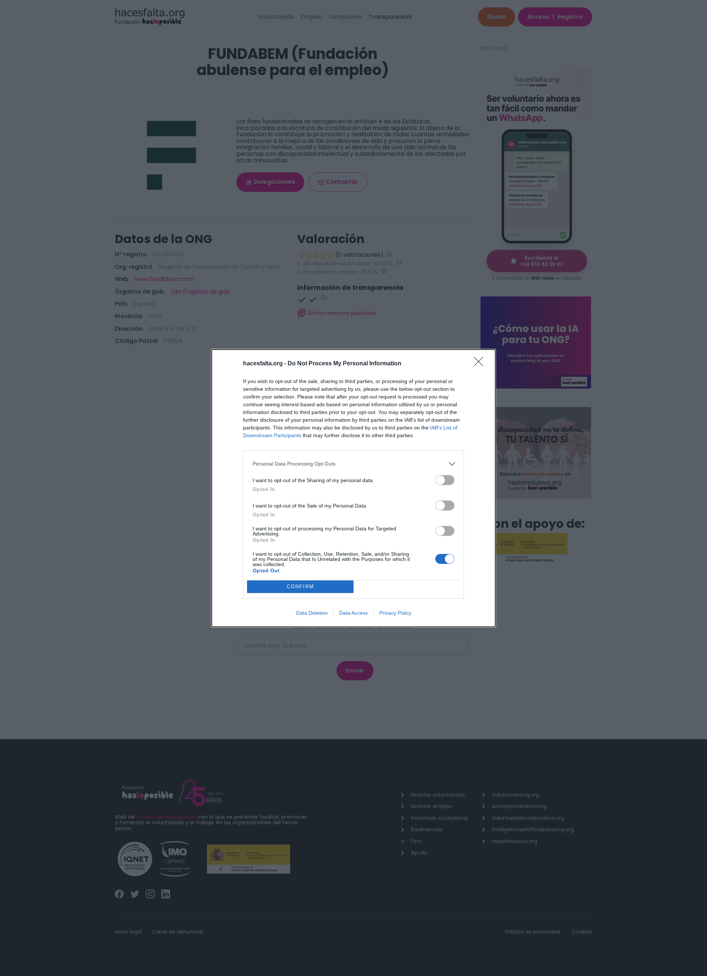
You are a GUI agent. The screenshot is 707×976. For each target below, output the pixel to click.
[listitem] (353, 464)
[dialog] (353, 488)
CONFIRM (300, 586)
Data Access (353, 613)
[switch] (444, 480)
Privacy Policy (395, 613)
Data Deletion (312, 613)
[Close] (481, 364)
